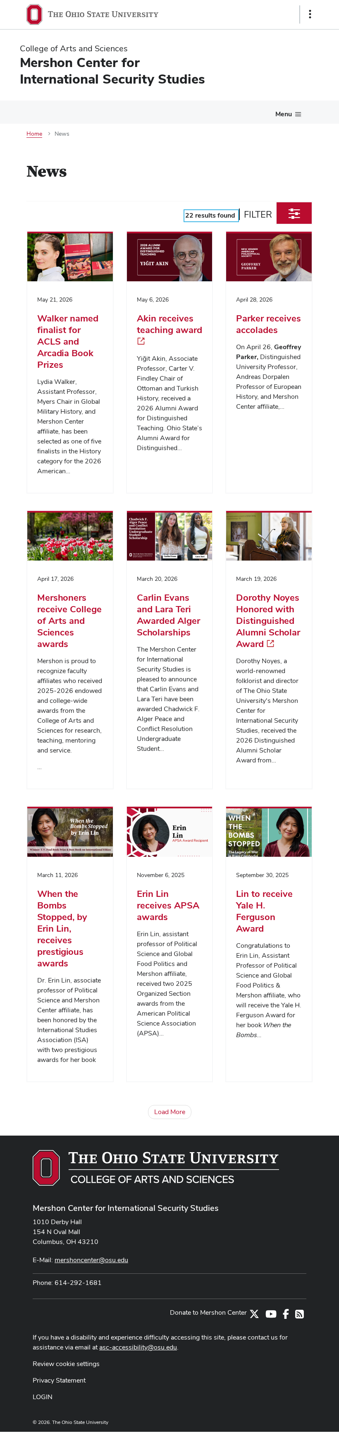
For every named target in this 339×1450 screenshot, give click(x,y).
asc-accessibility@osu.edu (138, 1347)
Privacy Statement (59, 1380)
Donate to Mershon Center (208, 1312)
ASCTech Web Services (280, 1439)
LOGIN (43, 1396)
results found (210, 215)
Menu (283, 114)
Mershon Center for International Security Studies (126, 1208)
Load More (169, 1111)
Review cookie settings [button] (66, 1363)
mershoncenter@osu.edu (91, 1260)
